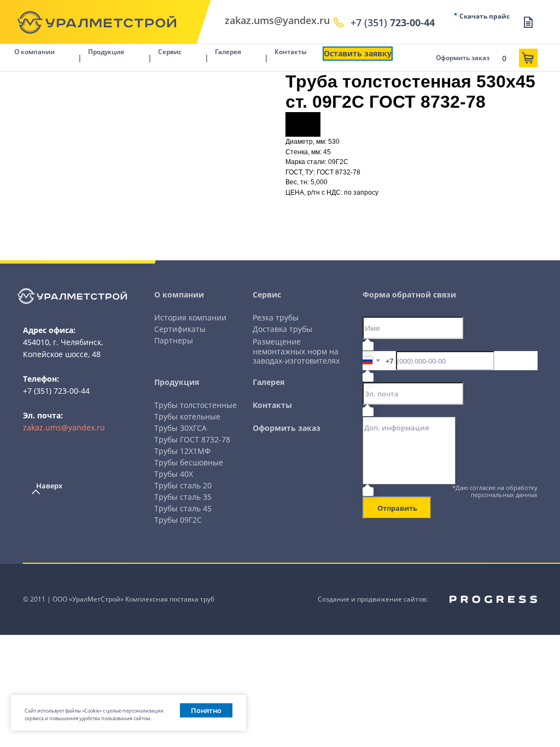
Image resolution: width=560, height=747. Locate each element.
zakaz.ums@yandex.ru (64, 427)
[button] (358, 53)
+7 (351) (393, 22)
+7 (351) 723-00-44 (56, 391)
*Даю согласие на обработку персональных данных (495, 491)
